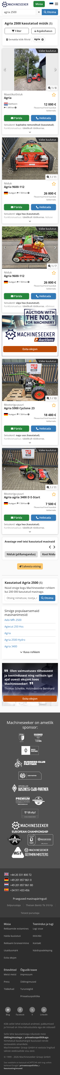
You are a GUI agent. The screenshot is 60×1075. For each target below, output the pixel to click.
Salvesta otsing (31, 566)
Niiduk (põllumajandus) (21, 554)
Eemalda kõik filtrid (19, 39)
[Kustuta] (39, 12)
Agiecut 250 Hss (14, 626)
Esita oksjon (30, 349)
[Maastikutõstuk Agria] (30, 70)
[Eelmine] (5, 69)
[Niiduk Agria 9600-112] (30, 158)
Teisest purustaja (30, 912)
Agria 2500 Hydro (14, 640)
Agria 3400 (10, 646)
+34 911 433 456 (19, 890)
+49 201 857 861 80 (21, 885)
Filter (17, 31)
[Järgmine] (55, 69)
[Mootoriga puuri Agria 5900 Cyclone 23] (30, 380)
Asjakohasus (44, 31)
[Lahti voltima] (29, 132)
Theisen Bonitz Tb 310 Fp (39, 905)
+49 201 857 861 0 (21, 880)
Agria (7, 633)
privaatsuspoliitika (29, 1065)
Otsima (51, 12)
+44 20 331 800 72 (21, 875)
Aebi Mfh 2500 (12, 620)
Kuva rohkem (31, 652)
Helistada (45, 118)
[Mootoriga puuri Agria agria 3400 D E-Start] (30, 469)
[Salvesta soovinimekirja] (54, 95)
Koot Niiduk (49, 554)
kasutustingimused (13, 1068)
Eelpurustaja (14, 905)
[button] (56, 4)
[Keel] (51, 4)
